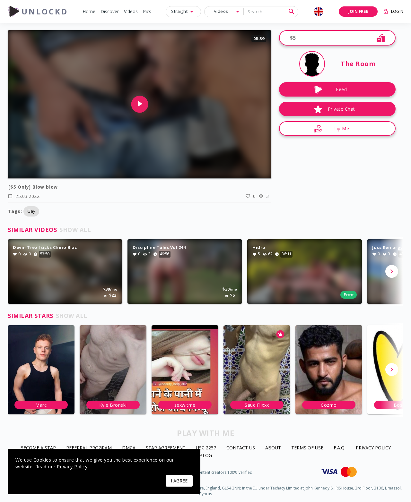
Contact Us (240, 448)
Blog (205, 455)
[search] (291, 11)
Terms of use (307, 448)
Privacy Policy (373, 448)
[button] (89, 12)
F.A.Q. (339, 448)
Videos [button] (221, 11)
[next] (391, 271)
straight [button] (179, 11)
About (273, 448)
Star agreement (166, 448)
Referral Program (89, 448)
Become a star (38, 448)
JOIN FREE (358, 11)
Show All (75, 230)
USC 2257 (206, 448)
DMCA (129, 448)
